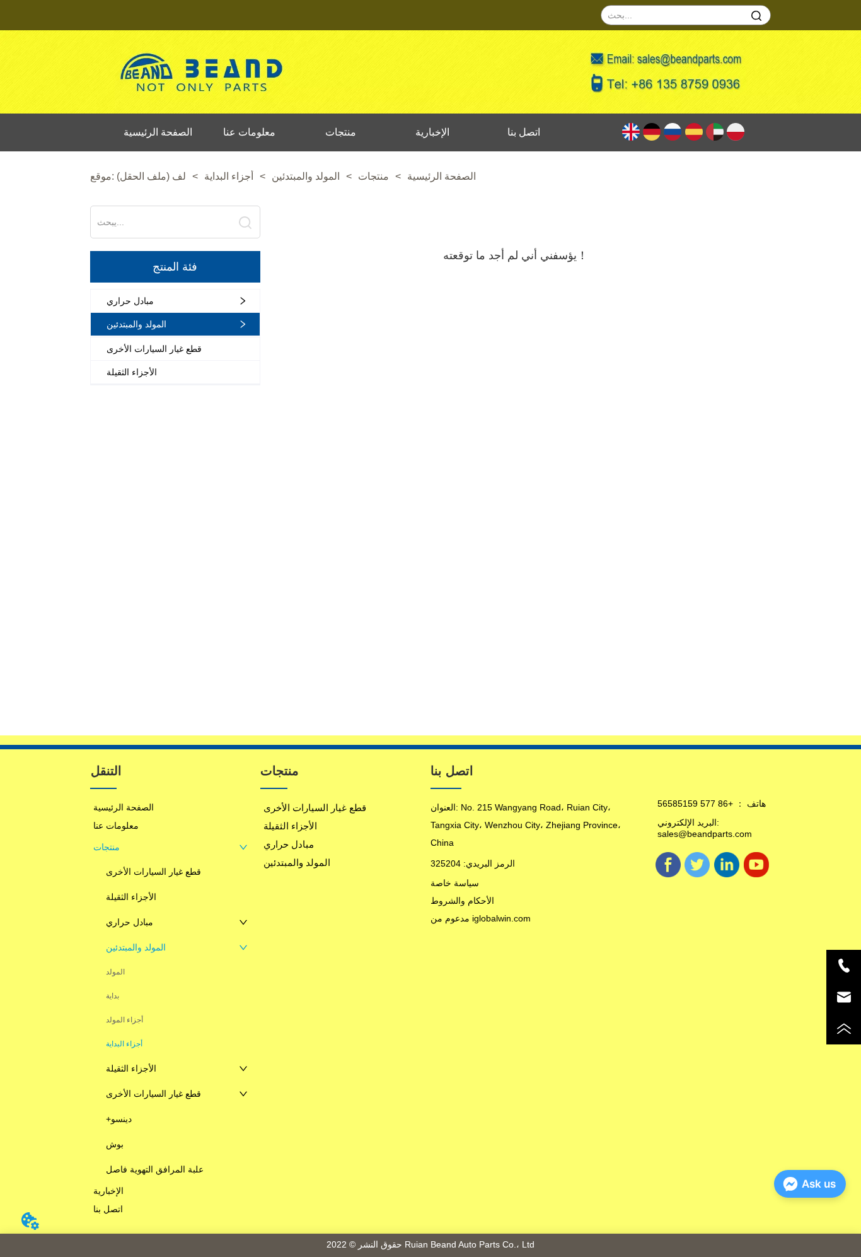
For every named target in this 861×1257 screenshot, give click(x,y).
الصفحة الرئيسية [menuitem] (158, 132)
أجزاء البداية (228, 176)
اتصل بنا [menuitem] (523, 132)
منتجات (373, 176)
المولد (115, 972)
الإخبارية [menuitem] (432, 132)
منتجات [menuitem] (340, 132)
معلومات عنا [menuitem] (249, 132)
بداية (112, 995)
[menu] (340, 132)
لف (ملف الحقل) (151, 176)
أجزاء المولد (124, 1019)
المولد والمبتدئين (306, 176)
